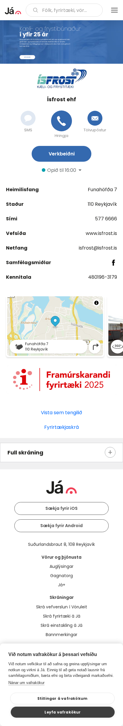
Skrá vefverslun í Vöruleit (61, 607)
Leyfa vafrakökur (62, 712)
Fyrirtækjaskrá (61, 427)
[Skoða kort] (55, 326)
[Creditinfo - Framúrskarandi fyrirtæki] (61, 380)
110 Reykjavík (102, 204)
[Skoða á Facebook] (113, 263)
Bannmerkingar (61, 635)
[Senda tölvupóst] (94, 118)
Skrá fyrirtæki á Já (61, 616)
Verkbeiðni (62, 153)
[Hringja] (61, 120)
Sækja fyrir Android (61, 526)
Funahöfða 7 (102, 189)
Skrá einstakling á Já (61, 625)
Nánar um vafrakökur (26, 682)
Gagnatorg (61, 576)
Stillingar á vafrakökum (62, 698)
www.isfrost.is (101, 233)
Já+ (61, 585)
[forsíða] (13, 10)
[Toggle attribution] (96, 302)
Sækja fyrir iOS (61, 508)
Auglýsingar (61, 566)
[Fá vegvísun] (96, 346)
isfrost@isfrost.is (98, 247)
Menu (114, 10)
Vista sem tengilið (61, 412)
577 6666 (106, 218)
